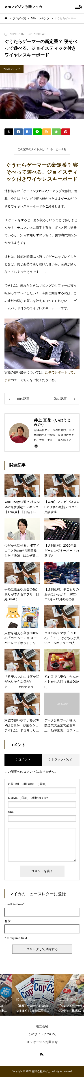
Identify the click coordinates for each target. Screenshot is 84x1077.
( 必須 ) (27, 784)
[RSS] (42, 1054)
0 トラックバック (61, 759)
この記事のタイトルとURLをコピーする (42, 149)
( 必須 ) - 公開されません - (29, 798)
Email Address (14, 904)
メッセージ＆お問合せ (42, 1042)
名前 (7, 921)
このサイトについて (42, 1034)
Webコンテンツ (11, 68)
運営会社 (42, 1026)
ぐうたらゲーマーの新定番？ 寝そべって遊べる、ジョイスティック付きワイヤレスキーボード (42, 172)
